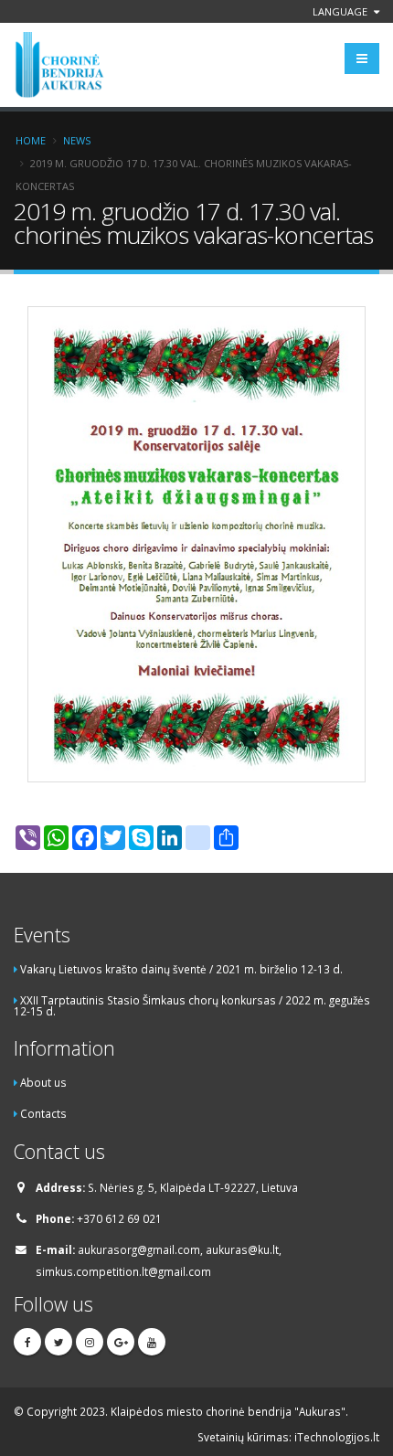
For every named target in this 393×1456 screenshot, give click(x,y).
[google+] (120, 1341)
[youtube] (151, 1341)
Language (341, 11)
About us (43, 1082)
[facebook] (27, 1341)
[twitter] (58, 1341)
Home (31, 140)
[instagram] (89, 1341)
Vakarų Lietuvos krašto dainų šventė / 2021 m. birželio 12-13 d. (181, 969)
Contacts (43, 1113)
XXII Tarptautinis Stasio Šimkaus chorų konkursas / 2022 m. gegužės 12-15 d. (192, 1006)
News (76, 140)
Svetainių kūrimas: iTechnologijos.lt (288, 1436)
